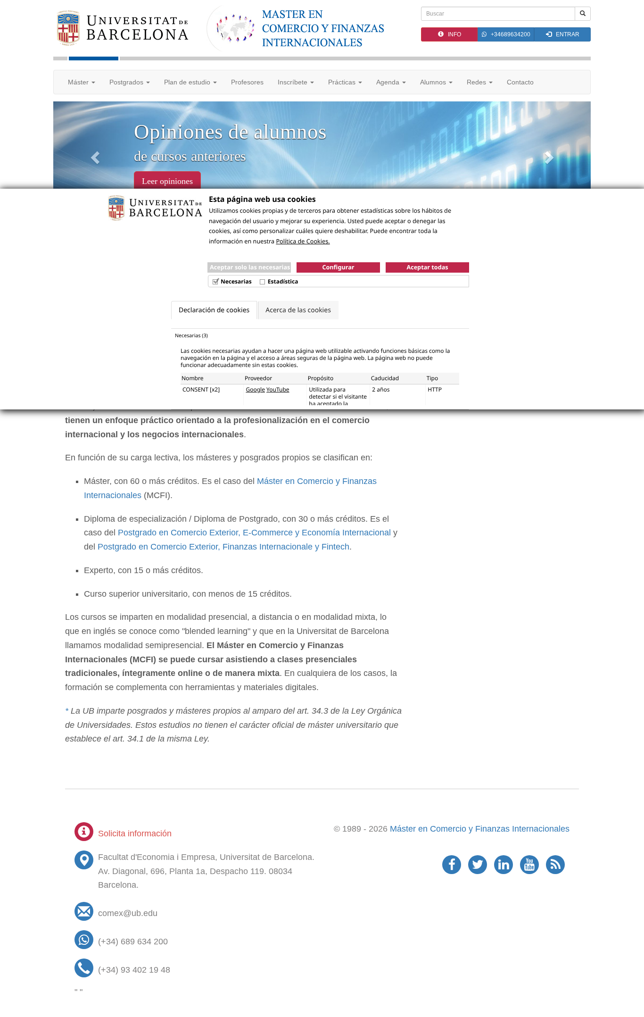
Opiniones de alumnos (230, 131)
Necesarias (236, 281)
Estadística (283, 281)
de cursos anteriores (190, 156)
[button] (93, 154)
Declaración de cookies (214, 310)
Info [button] (452, 34)
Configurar (338, 267)
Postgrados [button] (127, 82)
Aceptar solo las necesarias (250, 267)
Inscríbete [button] (293, 82)
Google (255, 389)
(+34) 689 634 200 (133, 941)
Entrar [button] (565, 34)
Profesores (247, 82)
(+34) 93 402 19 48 (134, 970)
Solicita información (135, 833)
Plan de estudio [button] (188, 82)
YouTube (277, 389)
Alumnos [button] (434, 82)
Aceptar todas (427, 267)
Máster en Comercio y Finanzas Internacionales (480, 829)
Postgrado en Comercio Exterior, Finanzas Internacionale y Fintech (223, 546)
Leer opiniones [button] (167, 181)
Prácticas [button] (342, 82)
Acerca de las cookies (298, 310)
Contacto (520, 82)
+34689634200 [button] (508, 34)
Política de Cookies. (303, 241)
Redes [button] (477, 82)
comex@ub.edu (127, 913)
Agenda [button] (388, 82)
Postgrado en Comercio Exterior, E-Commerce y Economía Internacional (254, 532)
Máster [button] (79, 82)
